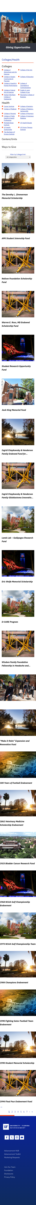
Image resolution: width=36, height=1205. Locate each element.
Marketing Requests (12, 1157)
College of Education (26, 77)
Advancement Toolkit (12, 1154)
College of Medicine (10, 109)
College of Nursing (10, 113)
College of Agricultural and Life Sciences (10, 72)
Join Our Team (9, 1167)
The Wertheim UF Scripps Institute (9, 133)
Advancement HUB (11, 1150)
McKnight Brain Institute (9, 124)
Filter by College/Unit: (18, 154)
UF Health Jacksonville (8, 128)
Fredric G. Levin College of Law (25, 91)
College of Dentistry (26, 106)
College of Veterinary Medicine (27, 117)
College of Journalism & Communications (25, 86)
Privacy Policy (9, 1177)
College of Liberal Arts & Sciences (9, 91)
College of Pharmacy (27, 113)
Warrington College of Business (27, 96)
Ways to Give (9, 146)
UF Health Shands (26, 123)
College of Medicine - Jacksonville (27, 110)
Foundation (8, 1170)
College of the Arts (26, 70)
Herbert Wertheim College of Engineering (9, 97)
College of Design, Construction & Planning (9, 79)
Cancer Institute (9, 106)
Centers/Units (9, 139)
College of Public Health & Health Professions (9, 118)
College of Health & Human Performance (10, 84)
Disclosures (8, 1173)
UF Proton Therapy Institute (26, 128)
